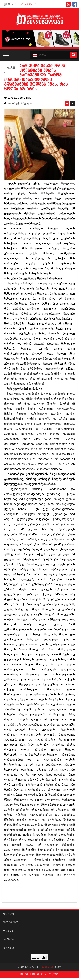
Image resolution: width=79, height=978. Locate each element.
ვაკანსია (8, 939)
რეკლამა (8, 931)
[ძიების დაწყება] (73, 55)
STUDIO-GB (46, 967)
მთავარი (8, 914)
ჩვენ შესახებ (10, 922)
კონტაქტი (9, 948)
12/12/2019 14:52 (19, 97)
